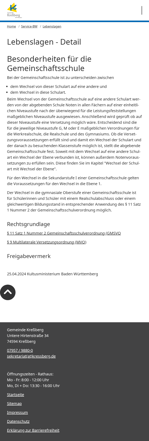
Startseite (15, 394)
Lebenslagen (52, 26)
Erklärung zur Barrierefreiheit (33, 430)
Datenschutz (18, 421)
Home (11, 26)
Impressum (17, 412)
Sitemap (14, 403)
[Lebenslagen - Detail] (14, 10)
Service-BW (29, 26)
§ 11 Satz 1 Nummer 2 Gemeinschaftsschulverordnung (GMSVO (64, 233)
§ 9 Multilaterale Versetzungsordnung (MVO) (46, 242)
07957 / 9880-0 (20, 350)
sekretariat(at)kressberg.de (31, 356)
